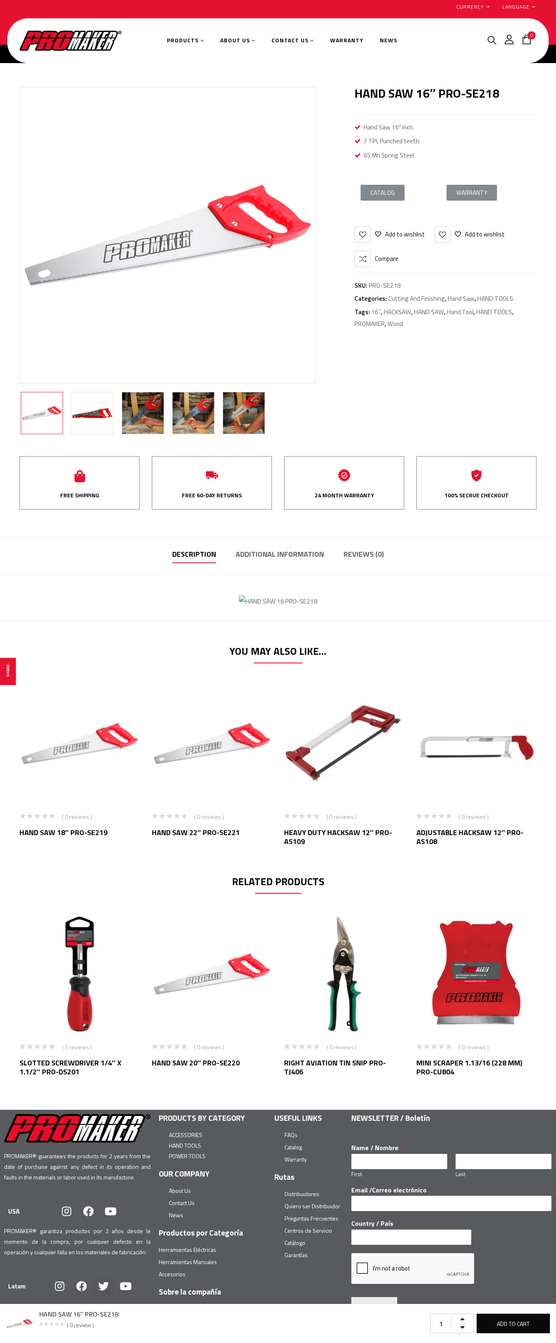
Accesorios (172, 1274)
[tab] (194, 555)
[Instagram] (66, 1211)
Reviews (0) (364, 554)
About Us (180, 1190)
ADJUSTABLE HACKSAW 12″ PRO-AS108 (469, 837)
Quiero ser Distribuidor (312, 1206)
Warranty (296, 1159)
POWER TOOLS (187, 1156)
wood (395, 323)
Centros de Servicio (308, 1230)
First (356, 1174)
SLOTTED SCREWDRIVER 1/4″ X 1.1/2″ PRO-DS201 (70, 1067)
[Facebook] (88, 1211)
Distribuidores (302, 1194)
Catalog (293, 1147)
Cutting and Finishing (416, 298)
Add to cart (513, 1323)
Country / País (372, 1223)
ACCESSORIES (185, 1135)
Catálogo (295, 1242)
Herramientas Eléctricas (187, 1249)
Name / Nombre (377, 1148)
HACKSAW (397, 312)
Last (460, 1174)
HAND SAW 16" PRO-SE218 (78, 1314)
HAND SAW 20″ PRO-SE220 (196, 1062)
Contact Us (182, 1203)
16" (376, 312)
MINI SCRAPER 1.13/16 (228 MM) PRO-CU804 (469, 1067)
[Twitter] (103, 1286)
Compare (386, 258)
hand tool (460, 312)
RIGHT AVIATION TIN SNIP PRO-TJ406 (335, 1067)
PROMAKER (370, 323)
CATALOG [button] (382, 192)
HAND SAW (429, 312)
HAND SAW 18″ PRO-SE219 (63, 832)
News (176, 1215)
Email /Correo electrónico (391, 1190)
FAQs (291, 1135)
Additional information (280, 554)
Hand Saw (461, 298)
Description (194, 554)
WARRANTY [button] (471, 192)
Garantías (296, 1255)
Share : (8, 669)
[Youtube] (110, 1211)
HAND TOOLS (495, 298)
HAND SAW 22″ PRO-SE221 (196, 832)
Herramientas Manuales (188, 1262)
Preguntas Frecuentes (311, 1218)
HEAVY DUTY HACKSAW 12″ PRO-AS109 (338, 837)
